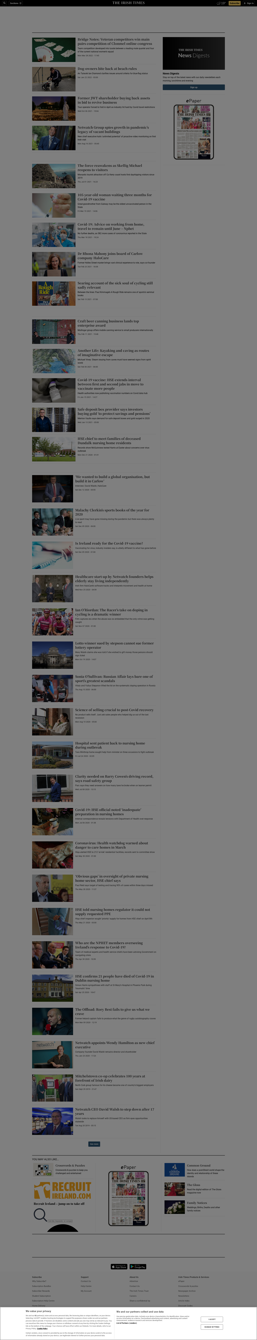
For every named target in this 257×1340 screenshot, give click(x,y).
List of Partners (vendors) (126, 1323)
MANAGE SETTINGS (212, 1327)
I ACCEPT (212, 1319)
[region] (128, 1323)
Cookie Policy (42, 1329)
